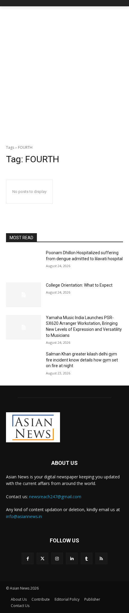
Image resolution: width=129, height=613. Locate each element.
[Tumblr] (86, 558)
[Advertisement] (64, 74)
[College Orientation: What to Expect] (23, 294)
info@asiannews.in (24, 516)
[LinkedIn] (72, 558)
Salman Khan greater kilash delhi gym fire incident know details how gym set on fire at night (82, 360)
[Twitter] (42, 558)
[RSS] (101, 558)
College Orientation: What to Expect (79, 285)
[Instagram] (57, 558)
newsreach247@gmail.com (55, 496)
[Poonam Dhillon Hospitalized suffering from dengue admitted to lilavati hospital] (23, 262)
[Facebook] (27, 558)
